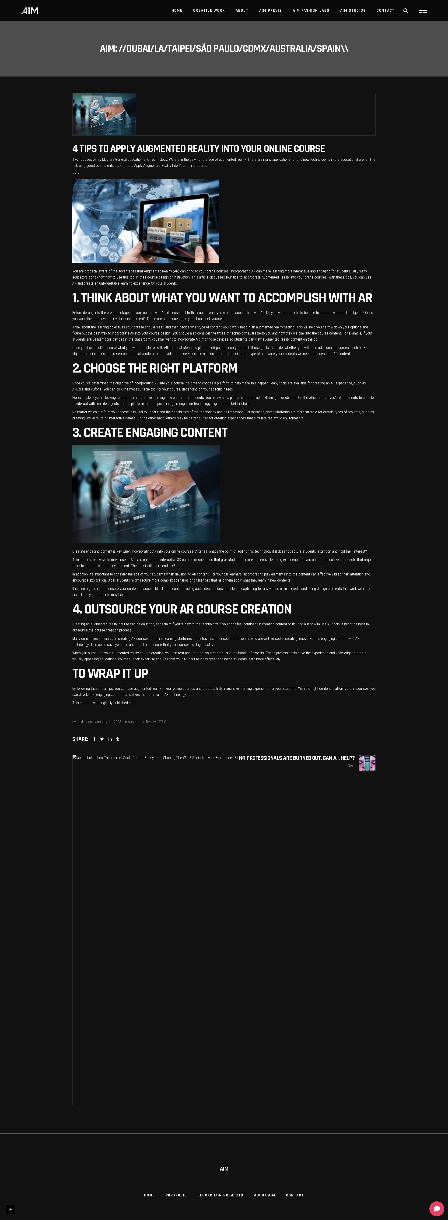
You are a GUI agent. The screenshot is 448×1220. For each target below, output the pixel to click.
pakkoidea (84, 722)
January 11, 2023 (108, 722)
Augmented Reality (142, 722)
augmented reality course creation (138, 653)
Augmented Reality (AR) (161, 271)
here (132, 703)
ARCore (77, 389)
